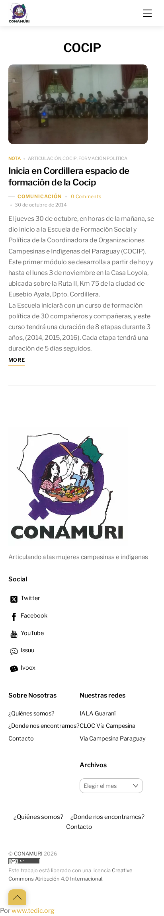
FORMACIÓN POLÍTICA (102, 158)
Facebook (33, 615)
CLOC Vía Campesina (107, 725)
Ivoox (27, 667)
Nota (14, 159)
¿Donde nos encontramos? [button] (107, 817)
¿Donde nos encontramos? (44, 725)
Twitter (30, 598)
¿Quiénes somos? (31, 713)
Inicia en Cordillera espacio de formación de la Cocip (68, 176)
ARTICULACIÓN (44, 158)
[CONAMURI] (19, 12)
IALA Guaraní (97, 713)
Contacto (21, 738)
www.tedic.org (33, 910)
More (16, 360)
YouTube (32, 633)
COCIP (69, 158)
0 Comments (86, 196)
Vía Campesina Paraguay (113, 738)
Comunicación (40, 196)
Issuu (27, 650)
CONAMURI (28, 854)
